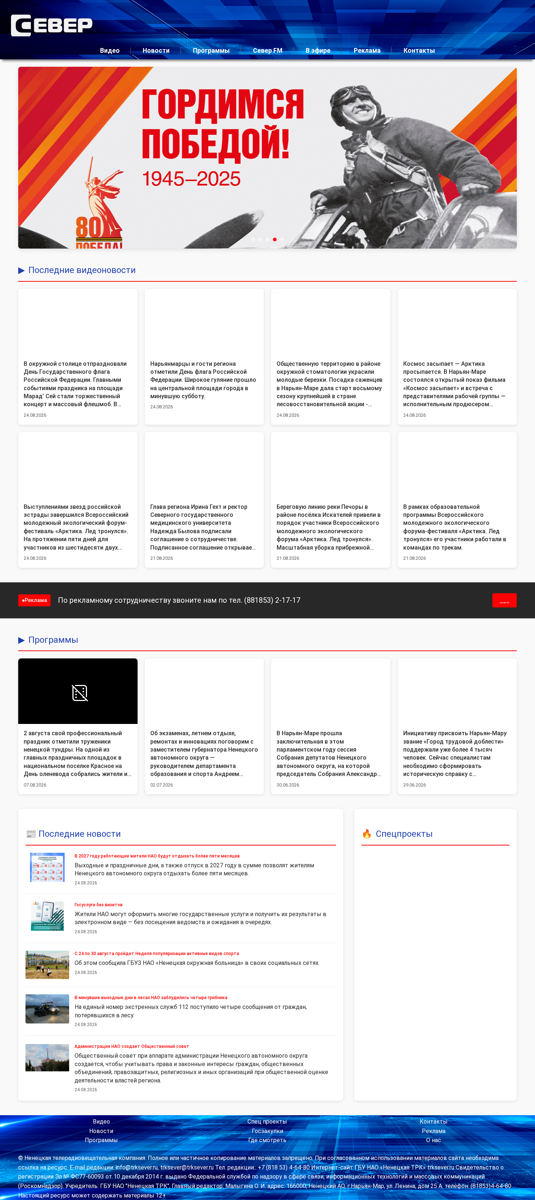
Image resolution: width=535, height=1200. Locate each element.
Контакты (419, 50)
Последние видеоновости (82, 270)
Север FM (267, 50)
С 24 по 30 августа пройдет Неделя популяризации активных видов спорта (157, 953)
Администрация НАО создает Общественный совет (132, 1046)
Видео (110, 50)
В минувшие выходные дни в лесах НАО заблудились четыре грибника (151, 997)
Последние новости (80, 834)
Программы (211, 50)
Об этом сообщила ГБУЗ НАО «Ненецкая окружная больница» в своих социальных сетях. (197, 962)
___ (505, 600)
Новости (156, 50)
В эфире (318, 50)
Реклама (367, 50)
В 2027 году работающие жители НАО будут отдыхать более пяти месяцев (157, 856)
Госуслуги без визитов (99, 904)
